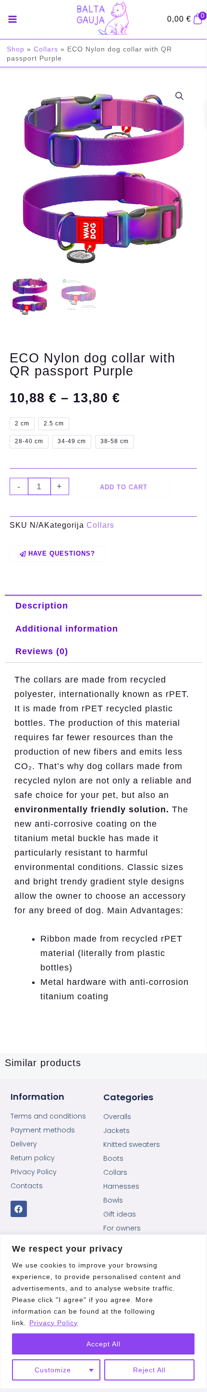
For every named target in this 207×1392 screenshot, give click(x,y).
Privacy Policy (53, 1323)
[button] (179, 96)
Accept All (103, 1344)
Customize (53, 1370)
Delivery (24, 1144)
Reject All (149, 1370)
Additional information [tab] (66, 628)
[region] (103, 1311)
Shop (15, 49)
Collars (46, 49)
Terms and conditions (48, 1116)
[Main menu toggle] (12, 20)
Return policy (33, 1158)
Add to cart (123, 487)
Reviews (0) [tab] (41, 651)
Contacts (27, 1186)
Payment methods (43, 1130)
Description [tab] (41, 605)
